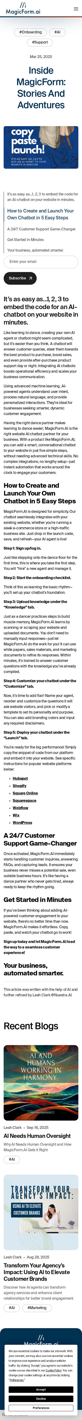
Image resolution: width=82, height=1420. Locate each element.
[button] (76, 9)
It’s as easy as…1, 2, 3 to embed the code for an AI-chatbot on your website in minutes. (42, 197)
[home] (22, 8)
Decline (41, 1398)
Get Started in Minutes (25, 240)
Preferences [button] (17, 1380)
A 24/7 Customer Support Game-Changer (41, 229)
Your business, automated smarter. (35, 250)
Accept (41, 1389)
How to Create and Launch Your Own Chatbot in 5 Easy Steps (40, 214)
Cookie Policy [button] (53, 1370)
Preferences (41, 1408)
